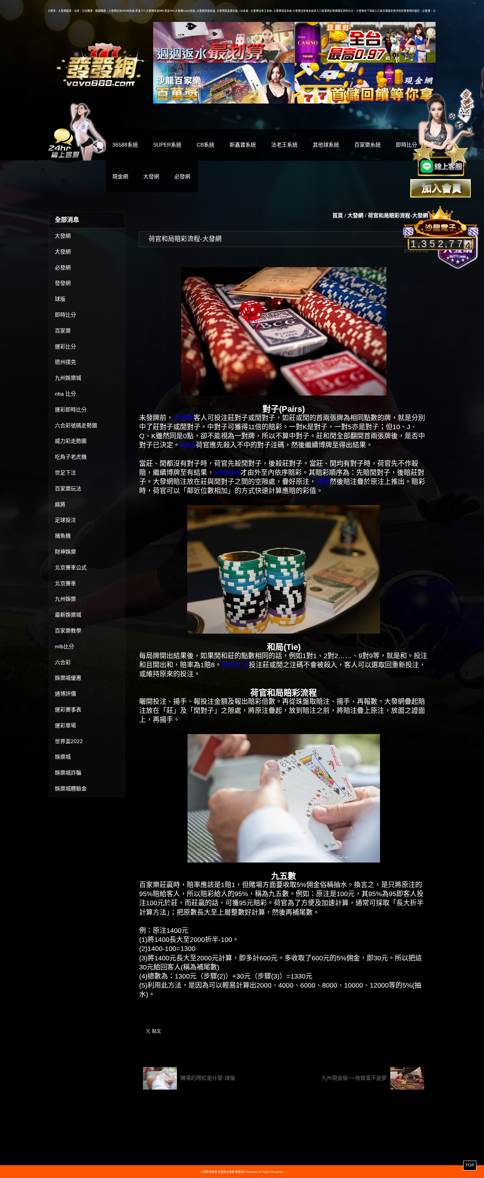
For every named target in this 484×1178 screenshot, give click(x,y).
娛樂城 (63, 757)
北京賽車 (65, 583)
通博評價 (65, 694)
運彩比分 (65, 346)
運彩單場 (65, 725)
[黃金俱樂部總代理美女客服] (444, 133)
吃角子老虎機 (71, 457)
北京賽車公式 (71, 567)
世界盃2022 (69, 741)
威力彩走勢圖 (71, 441)
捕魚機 (63, 536)
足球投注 (65, 520)
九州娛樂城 (68, 378)
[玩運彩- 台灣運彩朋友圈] (365, 42)
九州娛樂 (65, 599)
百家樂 (63, 331)
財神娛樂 (65, 552)
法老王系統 (284, 145)
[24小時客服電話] (77, 130)
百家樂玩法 (68, 488)
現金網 (120, 176)
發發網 (63, 283)
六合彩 (63, 662)
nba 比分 (65, 394)
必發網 (182, 176)
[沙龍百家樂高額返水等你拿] (224, 83)
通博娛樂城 (227, 473)
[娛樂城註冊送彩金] (440, 188)
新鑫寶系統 (243, 145)
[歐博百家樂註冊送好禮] (224, 42)
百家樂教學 (68, 631)
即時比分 (65, 315)
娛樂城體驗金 (71, 788)
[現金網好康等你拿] (365, 83)
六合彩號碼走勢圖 (76, 425)
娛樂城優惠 (68, 678)
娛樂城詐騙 (68, 773)
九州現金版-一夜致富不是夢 (354, 1078)
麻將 (60, 504)
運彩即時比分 (71, 410)
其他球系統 (326, 145)
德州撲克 (65, 362)
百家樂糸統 (367, 145)
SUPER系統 (167, 145)
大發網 (151, 176)
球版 (60, 299)
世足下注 (65, 473)
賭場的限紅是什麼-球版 (207, 1078)
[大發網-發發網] (100, 63)
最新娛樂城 (68, 615)
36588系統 (125, 145)
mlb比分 (64, 646)
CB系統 (205, 145)
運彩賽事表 (68, 709)
